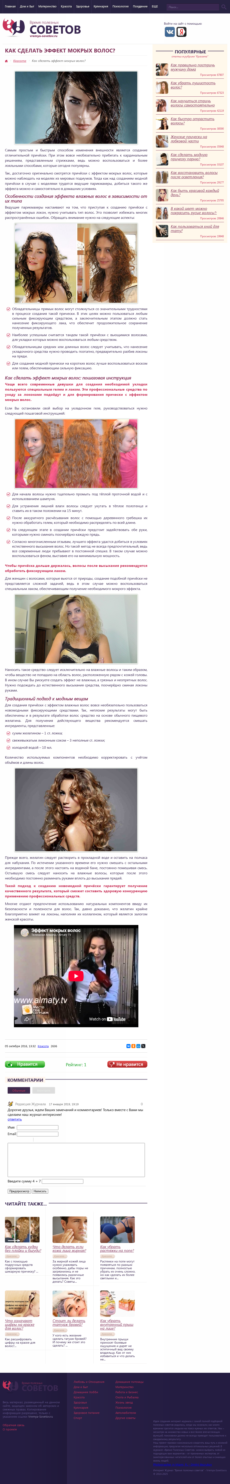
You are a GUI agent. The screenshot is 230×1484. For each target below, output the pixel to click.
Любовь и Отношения (89, 1382)
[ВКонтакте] (128, 1046)
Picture (56, 1140)
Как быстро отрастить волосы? (193, 121)
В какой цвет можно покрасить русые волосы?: (194, 210)
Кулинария (101, 6)
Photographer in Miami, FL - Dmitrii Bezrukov (182, 1464)
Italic (16, 1140)
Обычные (18, 1090)
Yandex (181, 31)
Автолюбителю (125, 1412)
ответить (15, 1119)
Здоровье (82, 6)
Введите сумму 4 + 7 (24, 1181)
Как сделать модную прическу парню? (189, 156)
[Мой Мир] (138, 1046)
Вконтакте (43, 1090)
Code (44, 1140)
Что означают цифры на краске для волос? (19, 1324)
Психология (121, 6)
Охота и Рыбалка (127, 1397)
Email (12, 1133)
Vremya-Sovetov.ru (40, 1416)
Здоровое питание (87, 1412)
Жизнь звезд (124, 1402)
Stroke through (28, 1140)
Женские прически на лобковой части (189, 139)
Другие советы (125, 1418)
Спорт (78, 1418)
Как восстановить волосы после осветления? (194, 174)
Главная (10, 6)
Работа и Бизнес (126, 1392)
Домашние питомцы (129, 1382)
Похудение (140, 6)
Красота (66, 6)
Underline (22, 1140)
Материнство (47, 6)
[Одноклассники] (133, 1046)
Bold (10, 1140)
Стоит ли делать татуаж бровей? (69, 1322)
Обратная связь (13, 1425)
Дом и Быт (27, 6)
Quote (38, 1140)
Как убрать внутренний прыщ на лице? (116, 1324)
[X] (143, 1046)
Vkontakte (169, 31)
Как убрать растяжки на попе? (117, 1248)
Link (50, 1140)
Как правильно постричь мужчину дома (193, 67)
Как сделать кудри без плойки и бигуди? (23, 1248)
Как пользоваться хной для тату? (195, 228)
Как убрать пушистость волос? (193, 85)
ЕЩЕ (155, 6)
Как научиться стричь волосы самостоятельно (193, 103)
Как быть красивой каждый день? (195, 192)
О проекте (10, 1429)
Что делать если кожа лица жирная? (69, 1248)
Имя (11, 1127)
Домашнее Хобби (86, 1392)
